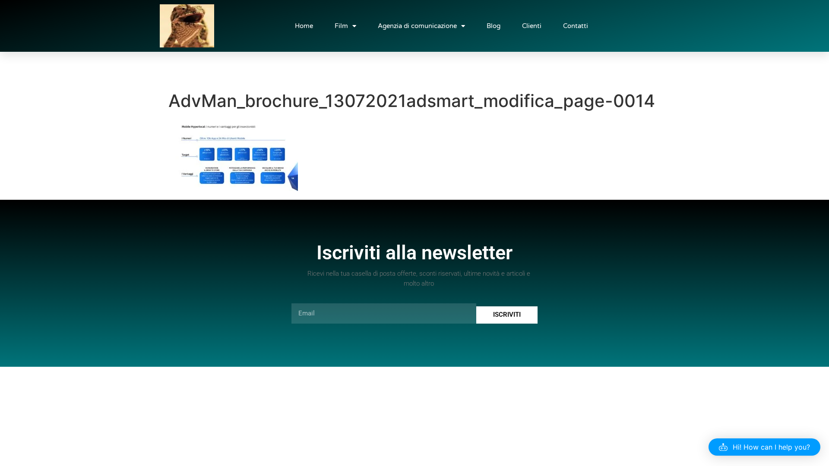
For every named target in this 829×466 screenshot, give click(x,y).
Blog (493, 26)
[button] (764, 447)
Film (341, 26)
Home (304, 26)
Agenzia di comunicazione (417, 26)
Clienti (531, 26)
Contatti (575, 26)
